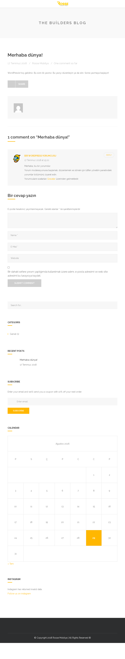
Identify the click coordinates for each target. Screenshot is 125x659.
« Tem (11, 564)
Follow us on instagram (19, 593)
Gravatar (51, 179)
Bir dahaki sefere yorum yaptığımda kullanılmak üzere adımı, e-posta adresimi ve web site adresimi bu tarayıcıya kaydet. (58, 273)
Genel (13, 334)
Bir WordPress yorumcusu (40, 156)
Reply (109, 155)
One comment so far (65, 63)
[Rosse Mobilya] (62, 4)
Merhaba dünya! (28, 359)
